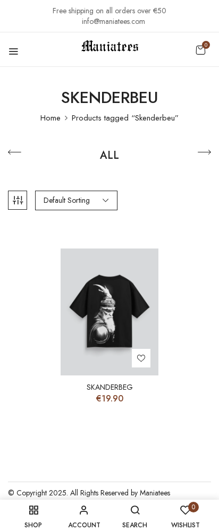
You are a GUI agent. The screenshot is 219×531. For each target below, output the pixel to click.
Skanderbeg (110, 387)
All (109, 156)
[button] (200, 50)
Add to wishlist (141, 358)
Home (50, 118)
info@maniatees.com (113, 21)
